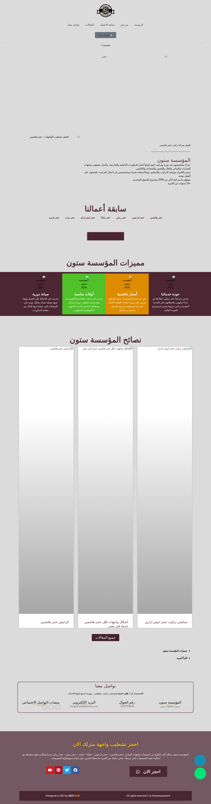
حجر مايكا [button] (105, 217)
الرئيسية (139, 24)
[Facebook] (75, 770)
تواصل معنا (73, 24)
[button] (5, 45)
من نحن (124, 24)
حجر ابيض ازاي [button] (88, 217)
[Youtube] (50, 770)
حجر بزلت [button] (70, 217)
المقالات (89, 24)
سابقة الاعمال (107, 24)
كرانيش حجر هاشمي (55, 622)
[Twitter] (67, 770)
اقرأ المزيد (182, 658)
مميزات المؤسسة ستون (175, 650)
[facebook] (57, 706)
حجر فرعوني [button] (138, 217)
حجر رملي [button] (121, 217)
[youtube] (44, 706)
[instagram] (51, 706)
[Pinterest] (58, 770)
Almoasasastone (161, 795)
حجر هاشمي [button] (156, 217)
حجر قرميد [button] (54, 217)
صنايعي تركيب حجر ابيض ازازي (166, 622)
